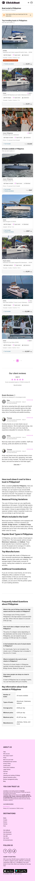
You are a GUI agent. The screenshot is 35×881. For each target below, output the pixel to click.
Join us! (5, 773)
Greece (5, 822)
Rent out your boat (8, 759)
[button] (17, 90)
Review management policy (10, 779)
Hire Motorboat (7, 832)
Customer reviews (8, 804)
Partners (5, 771)
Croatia (5, 820)
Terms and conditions (9, 767)
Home (3, 10)
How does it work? (8, 755)
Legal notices (6, 769)
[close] (30, 15)
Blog (4, 781)
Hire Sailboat (6, 830)
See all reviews (17, 385)
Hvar (4, 826)
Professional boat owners (10, 761)
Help (4, 751)
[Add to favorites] (31, 27)
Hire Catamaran (7, 834)
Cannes (5, 824)
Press (4, 757)
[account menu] (31, 2)
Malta (4, 818)
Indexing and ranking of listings (11, 775)
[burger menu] (28, 2)
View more (16, 464)
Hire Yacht (6, 838)
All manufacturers (8, 840)
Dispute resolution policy (9, 777)
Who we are (6, 753)
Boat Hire (8, 10)
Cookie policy (6, 765)
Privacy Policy (7, 763)
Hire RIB (5, 836)
